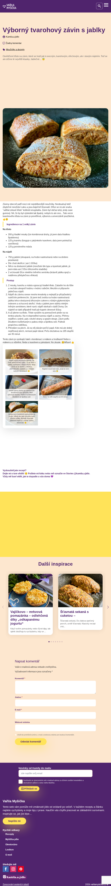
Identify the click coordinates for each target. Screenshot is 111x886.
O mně (8, 855)
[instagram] (13, 869)
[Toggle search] (99, 6)
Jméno (18, 697)
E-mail (18, 710)
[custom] (21, 869)
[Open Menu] (106, 5)
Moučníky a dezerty (15, 49)
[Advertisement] (55, 83)
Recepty (9, 834)
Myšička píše (12, 839)
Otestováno (11, 844)
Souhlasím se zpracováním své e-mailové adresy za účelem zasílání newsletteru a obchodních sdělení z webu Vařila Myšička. (53, 781)
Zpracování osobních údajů (16, 884)
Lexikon (9, 849)
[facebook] (6, 869)
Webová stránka (22, 722)
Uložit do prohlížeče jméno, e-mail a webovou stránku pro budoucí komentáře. (45, 735)
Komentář (20, 678)
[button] (108, 607)
